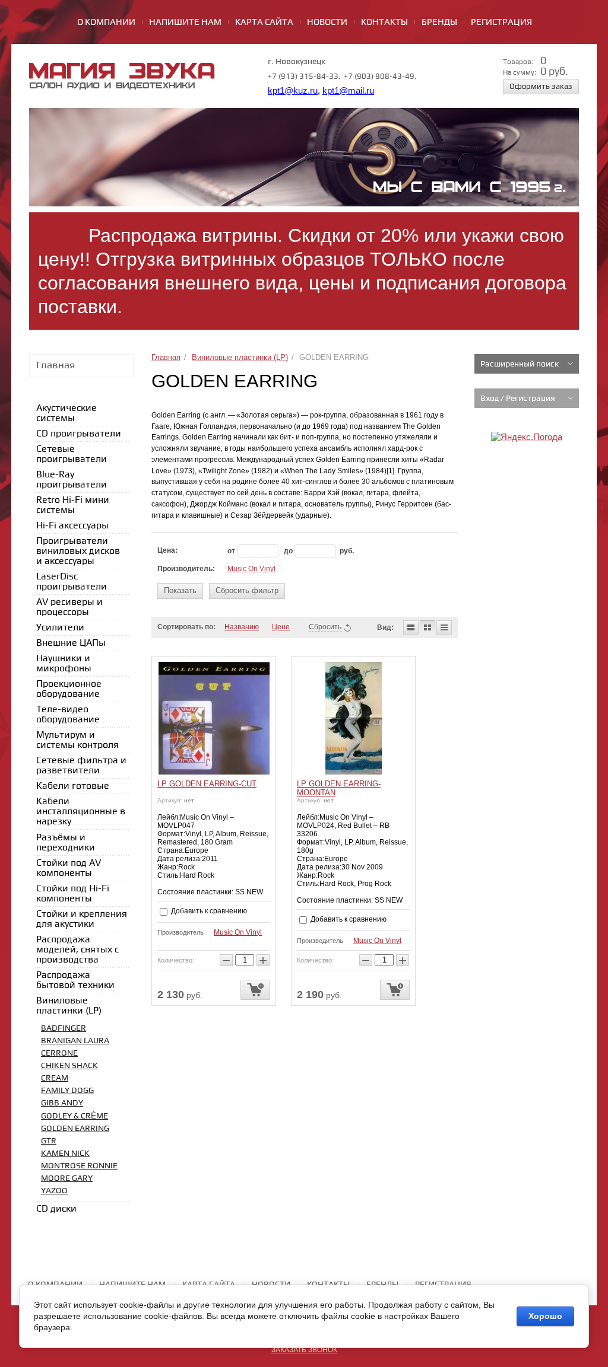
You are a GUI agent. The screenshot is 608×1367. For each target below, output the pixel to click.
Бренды (439, 22)
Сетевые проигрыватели (71, 454)
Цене (281, 627)
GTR (48, 1140)
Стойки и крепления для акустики (81, 919)
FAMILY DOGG (67, 1090)
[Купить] (255, 990)
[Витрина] (427, 627)
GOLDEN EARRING (75, 1128)
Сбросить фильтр (247, 590)
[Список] (411, 627)
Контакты (384, 22)
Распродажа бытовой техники (75, 980)
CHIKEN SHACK (69, 1065)
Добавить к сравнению (208, 911)
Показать (180, 590)
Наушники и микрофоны (63, 664)
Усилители (60, 628)
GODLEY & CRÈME (74, 1115)
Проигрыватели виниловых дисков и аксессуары (78, 551)
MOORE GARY (67, 1178)
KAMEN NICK (65, 1153)
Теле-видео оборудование (68, 715)
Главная (165, 357)
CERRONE (59, 1053)
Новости (327, 22)
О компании (106, 22)
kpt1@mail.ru (348, 90)
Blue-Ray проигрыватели (71, 480)
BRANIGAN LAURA (75, 1040)
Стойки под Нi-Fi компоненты (72, 894)
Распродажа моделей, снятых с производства (77, 950)
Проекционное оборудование (69, 689)
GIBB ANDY (62, 1102)
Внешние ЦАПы (71, 643)
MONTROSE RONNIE (79, 1165)
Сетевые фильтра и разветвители (81, 766)
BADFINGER (63, 1028)
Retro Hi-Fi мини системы (72, 505)
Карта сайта (264, 22)
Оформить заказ (540, 86)
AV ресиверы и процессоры (69, 607)
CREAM (54, 1077)
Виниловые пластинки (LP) (240, 357)
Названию (241, 627)
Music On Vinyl (251, 569)
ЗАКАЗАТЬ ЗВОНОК (304, 1350)
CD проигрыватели (78, 434)
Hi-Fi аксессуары (72, 526)
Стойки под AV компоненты (68, 868)
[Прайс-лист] (444, 627)
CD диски (56, 1209)
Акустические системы (66, 413)
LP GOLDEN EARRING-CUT (206, 783)
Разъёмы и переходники (65, 843)
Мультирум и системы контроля (77, 740)
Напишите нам (185, 22)
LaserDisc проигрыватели (71, 582)
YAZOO (54, 1190)
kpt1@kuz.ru (293, 90)
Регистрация (501, 22)
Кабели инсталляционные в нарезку (80, 811)
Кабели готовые (72, 786)
